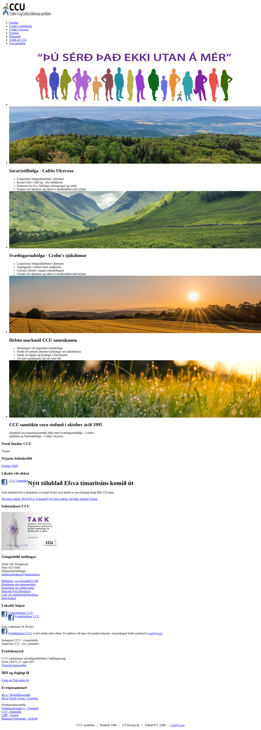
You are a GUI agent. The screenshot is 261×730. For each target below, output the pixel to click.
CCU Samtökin (18, 480)
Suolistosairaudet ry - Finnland (20, 708)
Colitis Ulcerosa (18, 29)
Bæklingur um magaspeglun (19, 584)
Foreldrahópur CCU (27, 616)
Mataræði (15, 36)
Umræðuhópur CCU (20, 613)
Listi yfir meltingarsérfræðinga (20, 594)
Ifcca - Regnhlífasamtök (16, 695)
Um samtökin (17, 43)
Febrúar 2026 (10, 465)
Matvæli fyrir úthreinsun (16, 591)
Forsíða (13, 22)
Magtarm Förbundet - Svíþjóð (19, 718)
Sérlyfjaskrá (9, 598)
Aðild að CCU (18, 39)
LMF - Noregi (10, 715)
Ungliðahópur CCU (20, 633)
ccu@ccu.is (155, 633)
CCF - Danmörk (11, 711)
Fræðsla (14, 33)
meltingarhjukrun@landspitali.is (21, 574)
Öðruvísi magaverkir (14, 665)
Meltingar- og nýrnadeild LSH (20, 581)
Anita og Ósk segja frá (15, 680)
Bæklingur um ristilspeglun (18, 587)
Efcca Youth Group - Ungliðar (20, 698)
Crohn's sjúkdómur (20, 26)
